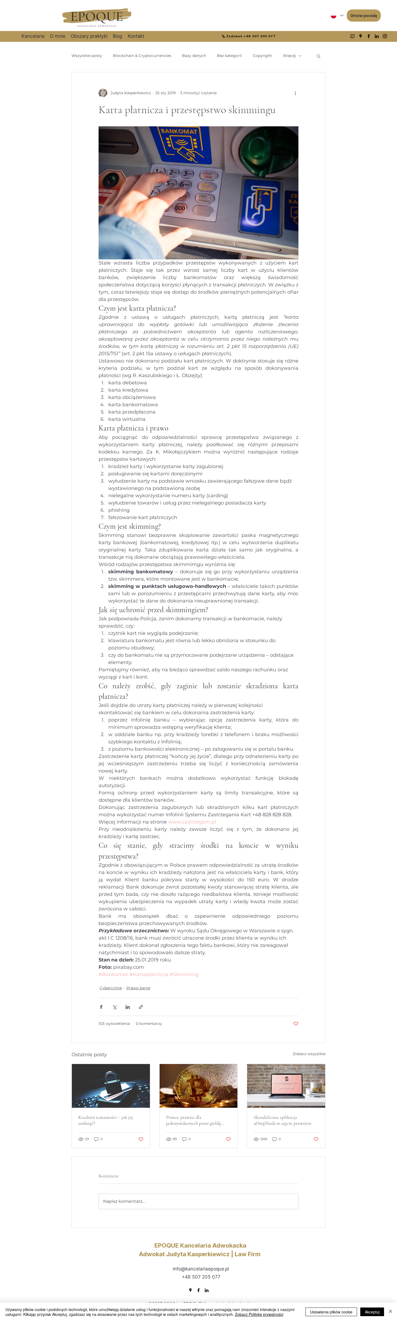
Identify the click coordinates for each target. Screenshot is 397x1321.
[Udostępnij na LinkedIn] (127, 1007)
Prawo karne (138, 987)
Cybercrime (111, 987)
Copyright (262, 55)
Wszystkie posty (87, 55)
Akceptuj (372, 1312)
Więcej (289, 55)
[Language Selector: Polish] (337, 15)
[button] (318, 56)
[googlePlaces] (360, 36)
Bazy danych (194, 55)
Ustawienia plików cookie (331, 1312)
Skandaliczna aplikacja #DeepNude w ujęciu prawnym (282, 1120)
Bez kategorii (229, 55)
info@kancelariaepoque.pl (201, 1269)
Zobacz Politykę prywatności (259, 1314)
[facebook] (368, 36)
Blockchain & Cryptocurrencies (142, 55)
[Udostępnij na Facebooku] (101, 1007)
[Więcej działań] (295, 93)
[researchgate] (352, 36)
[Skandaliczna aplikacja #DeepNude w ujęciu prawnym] (286, 1086)
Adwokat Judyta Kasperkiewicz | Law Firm (200, 1254)
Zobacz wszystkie (309, 1053)
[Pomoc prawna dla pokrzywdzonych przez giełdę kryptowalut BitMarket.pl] (199, 1086)
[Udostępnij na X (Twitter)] (114, 1007)
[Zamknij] (390, 1312)
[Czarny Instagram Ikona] (385, 36)
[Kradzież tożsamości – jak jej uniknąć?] (111, 1086)
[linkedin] (376, 36)
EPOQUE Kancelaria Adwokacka (200, 1245)
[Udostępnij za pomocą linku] (140, 1007)
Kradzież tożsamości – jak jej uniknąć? (105, 1120)
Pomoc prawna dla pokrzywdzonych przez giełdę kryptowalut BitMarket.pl (193, 1120)
